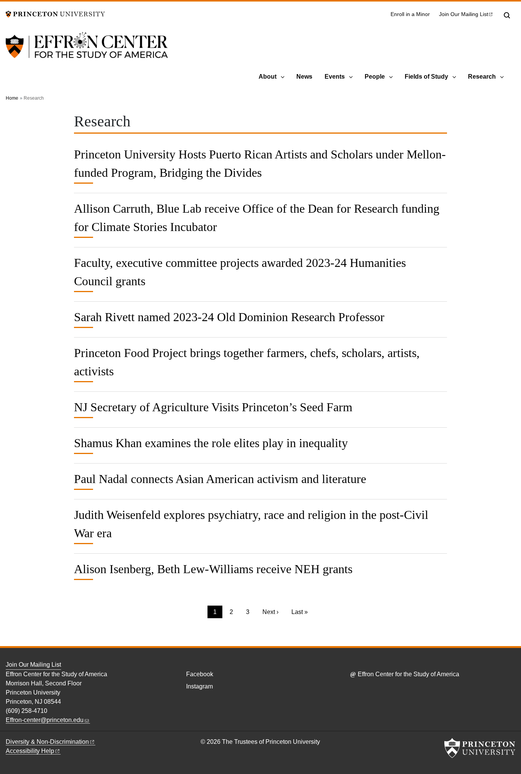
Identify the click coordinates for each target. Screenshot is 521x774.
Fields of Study (426, 76)
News (304, 76)
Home (12, 98)
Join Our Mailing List (33, 664)
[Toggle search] (507, 15)
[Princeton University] (55, 13)
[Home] (87, 50)
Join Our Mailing (463, 14)
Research (482, 76)
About (268, 76)
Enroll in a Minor (410, 14)
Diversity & (47, 741)
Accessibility (30, 751)
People (375, 76)
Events (335, 76)
